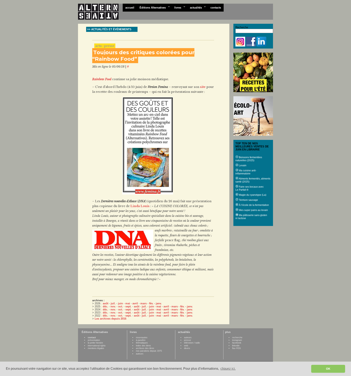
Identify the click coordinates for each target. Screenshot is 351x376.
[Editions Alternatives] (100, 12)
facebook (236, 342)
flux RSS (236, 348)
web (186, 345)
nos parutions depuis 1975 (149, 351)
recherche (237, 337)
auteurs (139, 353)
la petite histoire (95, 342)
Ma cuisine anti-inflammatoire (245, 172)
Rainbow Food (101, 79)
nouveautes (141, 337)
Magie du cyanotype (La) (252, 194)
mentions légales (96, 348)
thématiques (142, 342)
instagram (237, 340)
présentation (94, 340)
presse (187, 340)
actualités (194, 7)
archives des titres (145, 348)
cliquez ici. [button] (228, 368)
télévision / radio (192, 342)
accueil (129, 7)
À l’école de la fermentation (253, 205)
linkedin (235, 345)
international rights (97, 345)
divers (187, 348)
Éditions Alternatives (151, 7)
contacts (215, 7)
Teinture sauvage (248, 200)
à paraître (140, 340)
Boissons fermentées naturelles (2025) (248, 159)
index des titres (143, 345)
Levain (242, 165)
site (203, 87)
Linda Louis (140, 206)
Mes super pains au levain (253, 210)
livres (176, 7)
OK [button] (328, 368)
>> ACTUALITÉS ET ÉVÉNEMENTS (109, 29)
